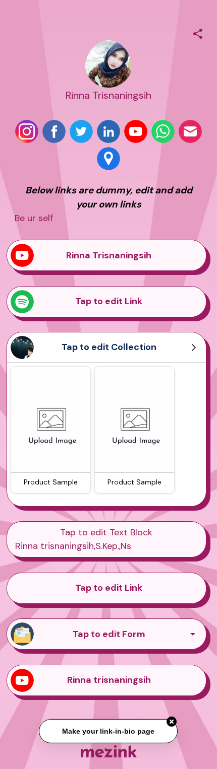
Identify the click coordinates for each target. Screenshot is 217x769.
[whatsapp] (163, 131)
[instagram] (26, 131)
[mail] (190, 131)
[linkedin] (108, 131)
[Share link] (198, 32)
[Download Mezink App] (109, 751)
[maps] (108, 158)
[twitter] (81, 131)
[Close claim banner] (172, 721)
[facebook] (54, 131)
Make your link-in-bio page (109, 730)
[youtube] (135, 131)
